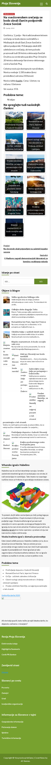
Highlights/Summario (11, 649)
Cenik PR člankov (9, 654)
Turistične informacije (11, 738)
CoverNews (40, 758)
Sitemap (5, 672)
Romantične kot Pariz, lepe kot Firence (29, 322)
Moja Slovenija (11, 3)
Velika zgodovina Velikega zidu (25, 297)
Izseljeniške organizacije (12, 704)
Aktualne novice (9, 14)
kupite (19, 80)
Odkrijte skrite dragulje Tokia (24, 309)
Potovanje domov (9, 727)
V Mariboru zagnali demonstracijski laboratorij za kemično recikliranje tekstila (26, 258)
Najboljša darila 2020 (11, 595)
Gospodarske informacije (12, 722)
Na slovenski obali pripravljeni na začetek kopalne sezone (25, 249)
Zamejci (5, 693)
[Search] (46, 4)
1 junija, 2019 (10, 28)
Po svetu (5, 687)
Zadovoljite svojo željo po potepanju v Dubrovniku (38, 371)
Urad (4, 698)
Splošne (5, 732)
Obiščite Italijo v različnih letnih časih (28, 332)
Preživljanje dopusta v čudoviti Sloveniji (29, 432)
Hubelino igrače (8, 530)
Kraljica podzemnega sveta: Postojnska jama (32, 443)
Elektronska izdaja (9, 643)
